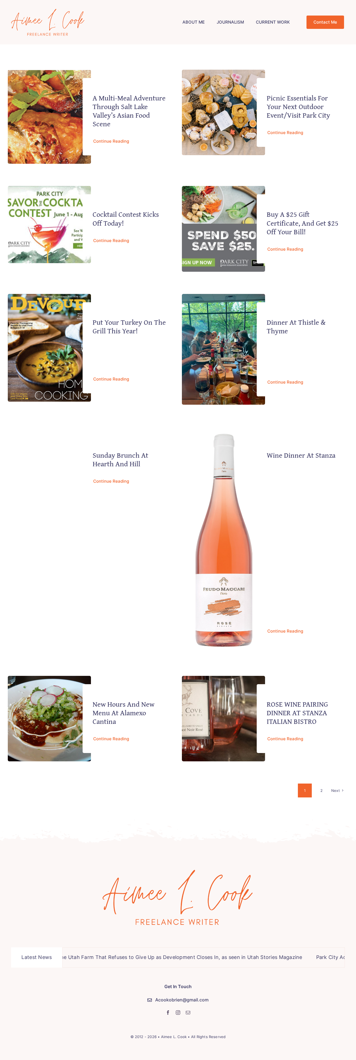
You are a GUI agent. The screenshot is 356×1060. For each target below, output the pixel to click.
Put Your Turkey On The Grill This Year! (129, 326)
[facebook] (168, 1012)
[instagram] (178, 1012)
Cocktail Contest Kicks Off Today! (126, 218)
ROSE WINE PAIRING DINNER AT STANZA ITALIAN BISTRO (297, 713)
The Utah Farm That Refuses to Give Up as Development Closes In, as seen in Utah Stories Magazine (148, 957)
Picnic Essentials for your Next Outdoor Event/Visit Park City (298, 106)
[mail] (188, 1012)
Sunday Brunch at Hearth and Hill (120, 459)
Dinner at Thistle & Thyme (296, 326)
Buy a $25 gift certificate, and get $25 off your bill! (302, 223)
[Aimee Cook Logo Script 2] (48, 9)
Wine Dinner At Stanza (301, 455)
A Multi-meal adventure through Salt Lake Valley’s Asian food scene (129, 110)
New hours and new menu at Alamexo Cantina (123, 713)
